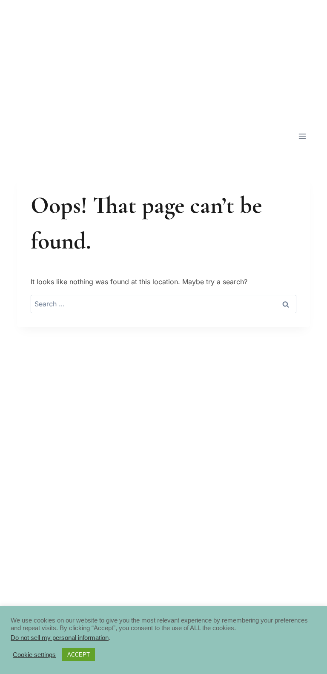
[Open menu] (302, 136)
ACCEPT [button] (78, 654)
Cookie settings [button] (34, 654)
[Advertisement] (163, 59)
